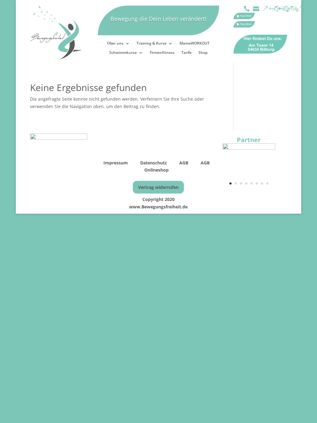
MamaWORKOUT (195, 43)
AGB (184, 163)
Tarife (186, 52)
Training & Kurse (152, 43)
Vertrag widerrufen (158, 187)
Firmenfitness (162, 52)
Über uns (115, 43)
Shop (202, 52)
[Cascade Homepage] (249, 148)
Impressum (116, 163)
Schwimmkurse (123, 52)
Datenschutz (153, 163)
